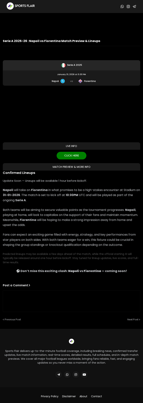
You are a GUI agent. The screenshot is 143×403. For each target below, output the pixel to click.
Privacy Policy (49, 396)
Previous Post (13, 319)
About (83, 396)
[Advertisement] (71, 23)
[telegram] (58, 374)
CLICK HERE (71, 155)
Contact (96, 396)
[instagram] (75, 374)
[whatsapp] (67, 374)
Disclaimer (69, 396)
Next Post (132, 319)
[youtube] (84, 374)
